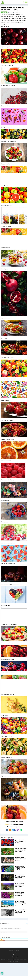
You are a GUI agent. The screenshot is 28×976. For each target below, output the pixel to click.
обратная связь (14, 956)
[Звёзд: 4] (8, 824)
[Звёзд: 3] (7, 824)
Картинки (4, 12)
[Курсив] (3, 932)
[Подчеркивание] (5, 932)
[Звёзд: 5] (9, 824)
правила (15, 954)
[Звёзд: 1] (5, 824)
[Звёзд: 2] (6, 824)
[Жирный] (1, 932)
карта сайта (14, 957)
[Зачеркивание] (6, 932)
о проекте (14, 952)
